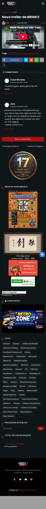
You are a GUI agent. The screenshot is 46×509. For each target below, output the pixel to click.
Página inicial (7, 12)
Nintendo (7, 360)
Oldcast (18, 369)
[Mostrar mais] (4, 65)
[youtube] (26, 479)
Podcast (22, 378)
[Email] (41, 60)
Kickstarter (21, 356)
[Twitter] (26, 60)
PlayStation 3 (17, 53)
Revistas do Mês (10, 386)
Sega (5, 390)
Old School (7, 369)
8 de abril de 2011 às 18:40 (18, 82)
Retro (5, 382)
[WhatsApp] (36, 60)
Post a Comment (23, 139)
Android (6, 343)
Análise (16, 343)
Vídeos (27, 53)
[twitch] (31, 479)
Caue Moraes (17, 79)
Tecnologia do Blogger (14, 444)
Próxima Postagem (35, 146)
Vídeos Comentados (31, 403)
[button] (3, 4)
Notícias (24, 365)
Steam (21, 390)
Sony (13, 390)
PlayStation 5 (35, 373)
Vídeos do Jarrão (10, 407)
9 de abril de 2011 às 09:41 (18, 107)
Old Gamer (35, 365)
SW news (32, 386)
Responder (9, 93)
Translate (22, 295)
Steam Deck (32, 390)
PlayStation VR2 (9, 378)
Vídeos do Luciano (29, 407)
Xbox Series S (26, 412)
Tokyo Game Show (29, 399)
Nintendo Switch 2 (10, 365)
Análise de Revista (30, 343)
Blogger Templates (28, 490)
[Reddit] (31, 60)
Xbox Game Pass (10, 412)
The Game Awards (11, 399)
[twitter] (20, 479)
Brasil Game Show (28, 348)
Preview (32, 378)
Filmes (27, 352)
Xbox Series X (8, 416)
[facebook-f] (14, 479)
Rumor (22, 386)
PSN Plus (34, 369)
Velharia (6, 403)
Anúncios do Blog (10, 348)
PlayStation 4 (21, 373)
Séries (22, 395)
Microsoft (32, 356)
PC (15, 12)
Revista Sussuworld (28, 382)
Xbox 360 (35, 53)
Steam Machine (9, 395)
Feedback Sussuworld (12, 352)
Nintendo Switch (20, 360)
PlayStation (7, 373)
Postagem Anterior (11, 146)
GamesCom (8, 356)
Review (14, 382)
